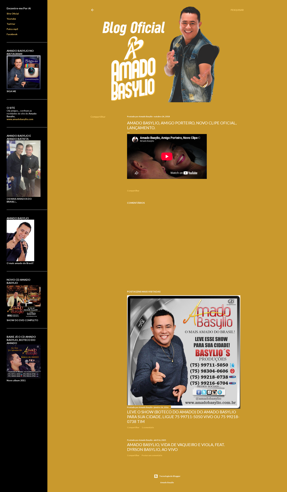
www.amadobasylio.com (20, 119)
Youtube (11, 18)
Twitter (11, 23)
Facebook (12, 34)
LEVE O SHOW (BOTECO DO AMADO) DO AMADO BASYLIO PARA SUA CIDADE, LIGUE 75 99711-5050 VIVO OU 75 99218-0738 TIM (183, 416)
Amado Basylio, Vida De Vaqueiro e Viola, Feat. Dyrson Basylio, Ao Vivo (176, 447)
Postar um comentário (152, 455)
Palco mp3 (12, 29)
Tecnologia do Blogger (169, 476)
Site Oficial (13, 13)
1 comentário (148, 427)
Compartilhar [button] (98, 116)
